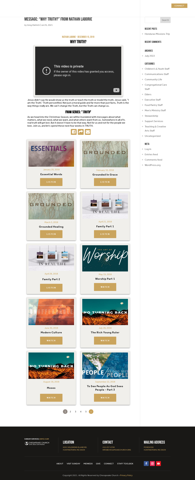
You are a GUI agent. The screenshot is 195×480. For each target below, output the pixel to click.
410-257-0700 (109, 447)
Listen (51, 182)
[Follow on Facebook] (146, 463)
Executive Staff (153, 99)
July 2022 (150, 55)
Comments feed (153, 159)
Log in (148, 149)
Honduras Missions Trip (157, 33)
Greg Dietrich (33, 25)
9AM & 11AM (44, 439)
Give (98, 464)
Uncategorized (153, 136)
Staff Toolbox (125, 464)
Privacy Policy (126, 475)
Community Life (153, 79)
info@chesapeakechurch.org (117, 450)
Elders (148, 94)
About (105, 5)
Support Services (154, 121)
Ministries (151, 5)
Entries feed (151, 154)
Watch (105, 287)
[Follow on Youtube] (158, 463)
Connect (179, 5)
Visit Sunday (73, 464)
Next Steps (134, 5)
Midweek (88, 464)
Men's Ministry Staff (155, 110)
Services (116, 5)
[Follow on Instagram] (152, 463)
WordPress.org (153, 165)
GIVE (165, 5)
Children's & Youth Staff (157, 68)
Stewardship (151, 115)
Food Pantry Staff (154, 105)
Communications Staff (157, 74)
